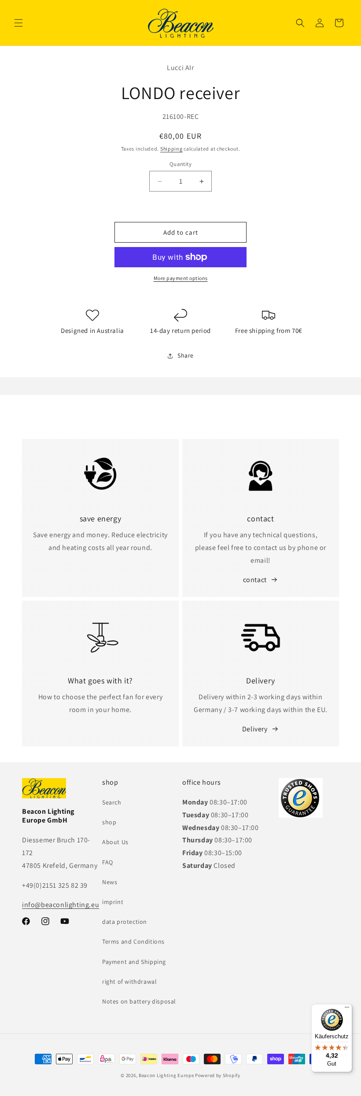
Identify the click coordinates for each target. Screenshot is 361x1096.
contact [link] (255, 579)
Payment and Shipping (134, 962)
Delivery (255, 729)
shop (109, 822)
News (109, 882)
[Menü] (347, 1009)
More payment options (181, 278)
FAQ (107, 862)
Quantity (180, 164)
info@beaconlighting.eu (60, 904)
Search (112, 802)
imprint (112, 902)
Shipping (171, 148)
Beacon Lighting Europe (166, 1075)
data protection (124, 922)
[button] (18, 23)
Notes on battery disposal (139, 1001)
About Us (115, 842)
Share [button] (185, 355)
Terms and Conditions (133, 941)
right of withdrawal (129, 981)
